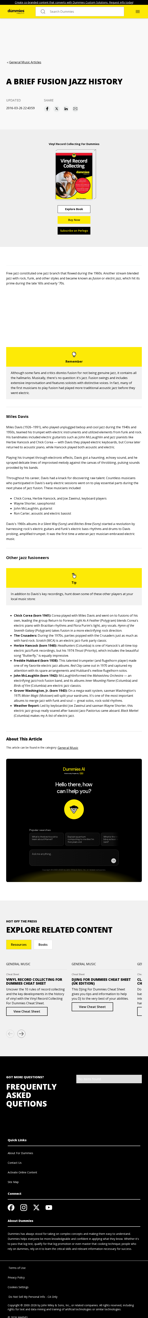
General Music (68, 748)
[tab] (18, 944)
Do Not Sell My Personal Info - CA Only (32, 1297)
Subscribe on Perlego (74, 230)
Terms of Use (17, 1268)
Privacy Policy (16, 1277)
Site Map (13, 1182)
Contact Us (15, 1163)
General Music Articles (25, 62)
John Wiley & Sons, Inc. (55, 1305)
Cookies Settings (18, 1287)
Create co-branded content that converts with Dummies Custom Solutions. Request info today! (74, 2)
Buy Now (74, 220)
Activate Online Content (22, 1172)
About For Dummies (20, 1153)
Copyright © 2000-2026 (22, 1305)
